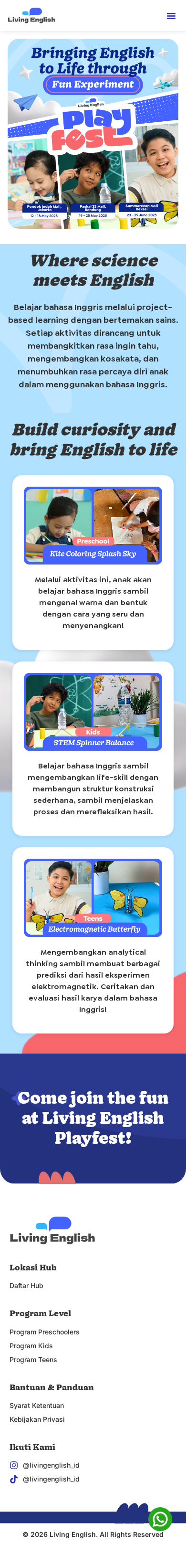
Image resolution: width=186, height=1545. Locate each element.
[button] (171, 16)
